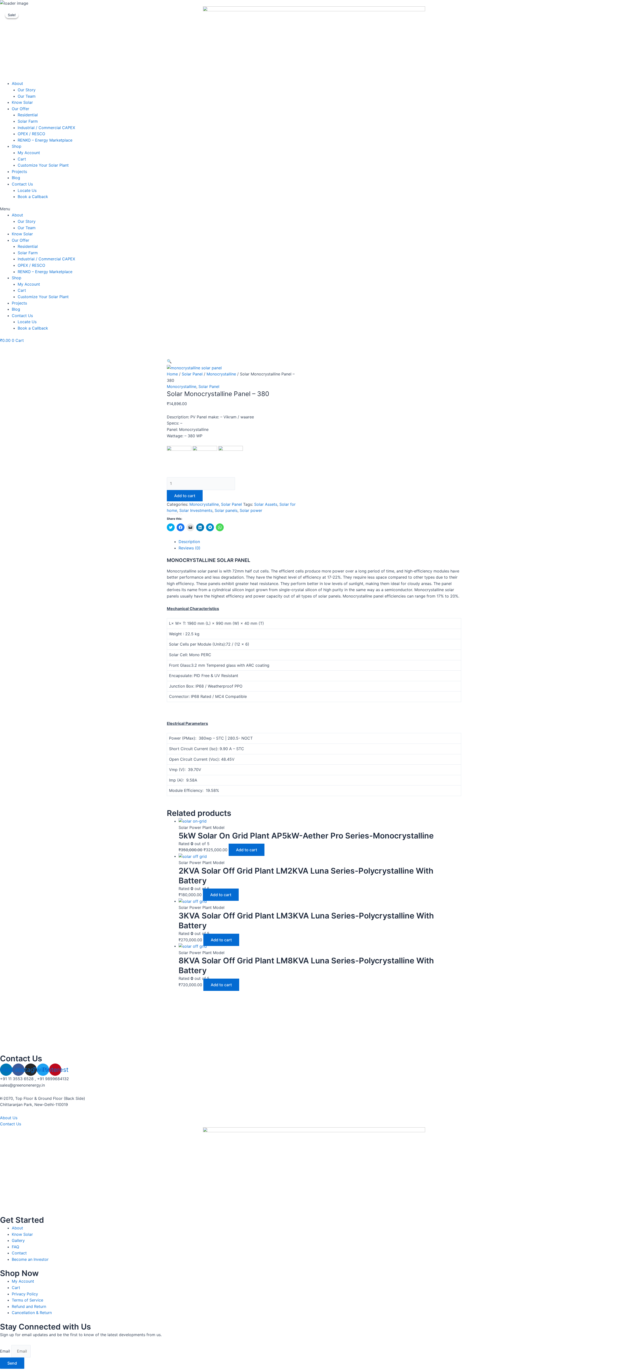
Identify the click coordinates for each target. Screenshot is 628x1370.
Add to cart (184, 495)
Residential (28, 114)
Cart (22, 159)
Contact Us (22, 184)
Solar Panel (192, 374)
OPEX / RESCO (31, 133)
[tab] (320, 542)
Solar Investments (195, 510)
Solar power (251, 510)
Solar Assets (265, 504)
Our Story (27, 89)
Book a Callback (33, 196)
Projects (19, 171)
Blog (16, 177)
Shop (16, 146)
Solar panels (226, 510)
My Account (29, 152)
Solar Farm (28, 121)
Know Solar (22, 102)
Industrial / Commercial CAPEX (46, 127)
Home (172, 374)
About (17, 83)
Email (5, 1351)
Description (189, 541)
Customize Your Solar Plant (43, 165)
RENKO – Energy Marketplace (45, 140)
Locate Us (27, 190)
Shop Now (19, 1273)
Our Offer (20, 108)
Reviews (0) (189, 547)
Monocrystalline (221, 374)
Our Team (27, 96)
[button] (314, 209)
